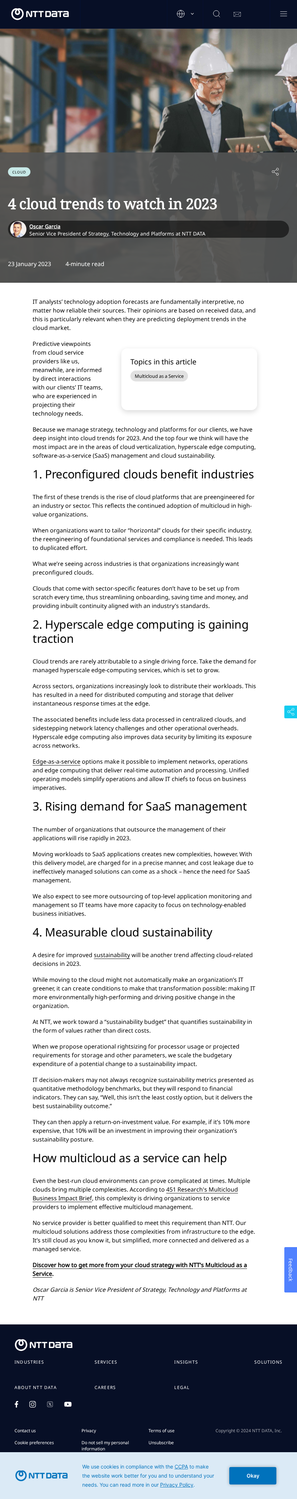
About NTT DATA (35, 1387)
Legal (181, 1387)
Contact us (25, 1430)
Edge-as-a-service (56, 761)
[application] (148, 1475)
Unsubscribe (161, 1442)
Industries (29, 1362)
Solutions (268, 1362)
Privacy (88, 1430)
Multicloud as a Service (159, 376)
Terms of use (161, 1430)
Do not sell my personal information (105, 1445)
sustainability (112, 955)
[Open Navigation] (283, 14)
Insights (186, 1362)
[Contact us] (237, 14)
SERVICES (106, 1362)
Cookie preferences (34, 1442)
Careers (105, 1387)
